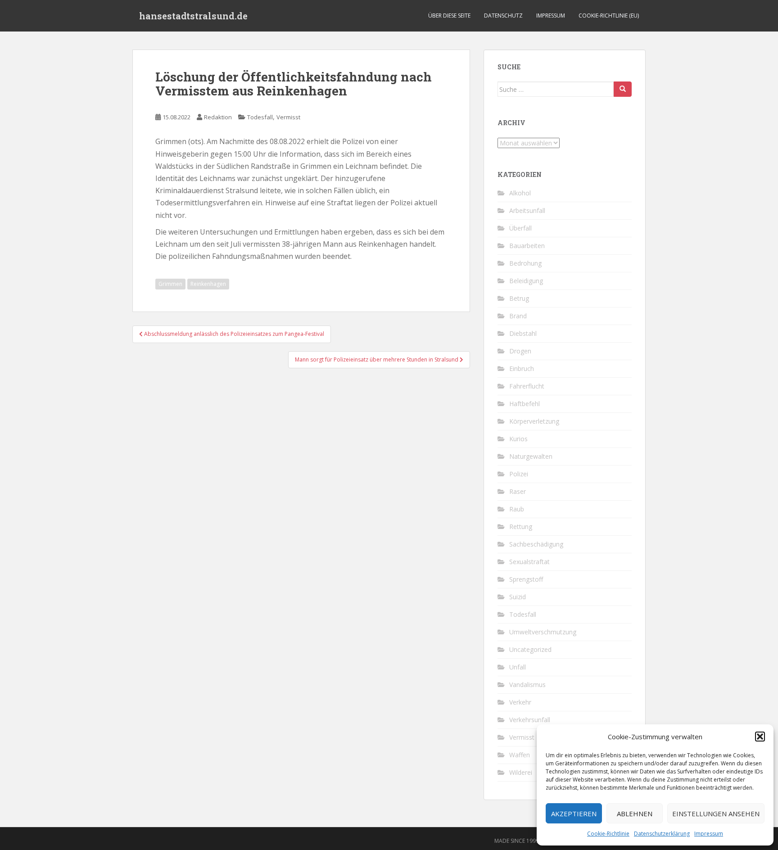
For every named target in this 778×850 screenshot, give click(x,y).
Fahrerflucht (526, 386)
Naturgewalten (530, 456)
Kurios (518, 438)
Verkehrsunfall (529, 719)
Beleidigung (526, 280)
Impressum (708, 833)
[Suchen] (623, 89)
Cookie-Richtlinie (608, 833)
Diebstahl (523, 333)
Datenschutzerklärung (662, 833)
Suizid (517, 596)
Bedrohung (525, 263)
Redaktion (218, 117)
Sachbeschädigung (536, 544)
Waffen (519, 755)
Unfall (517, 667)
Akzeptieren (574, 813)
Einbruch (521, 368)
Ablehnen (634, 813)
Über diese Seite (449, 15)
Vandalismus (527, 684)
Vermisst (288, 117)
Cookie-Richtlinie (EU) (609, 15)
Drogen (520, 351)
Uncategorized (530, 649)
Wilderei (520, 772)
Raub (516, 509)
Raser (517, 491)
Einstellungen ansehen (716, 813)
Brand (518, 316)
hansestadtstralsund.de (193, 16)
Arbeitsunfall (527, 210)
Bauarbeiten (527, 245)
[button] (759, 736)
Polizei (518, 474)
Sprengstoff (526, 579)
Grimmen (170, 284)
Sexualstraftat (529, 561)
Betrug (519, 298)
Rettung (520, 526)
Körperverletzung (534, 421)
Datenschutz (503, 15)
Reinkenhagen (208, 284)
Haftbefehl (524, 403)
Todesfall (260, 117)
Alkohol (520, 193)
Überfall (520, 228)
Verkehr (520, 702)
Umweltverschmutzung (542, 632)
